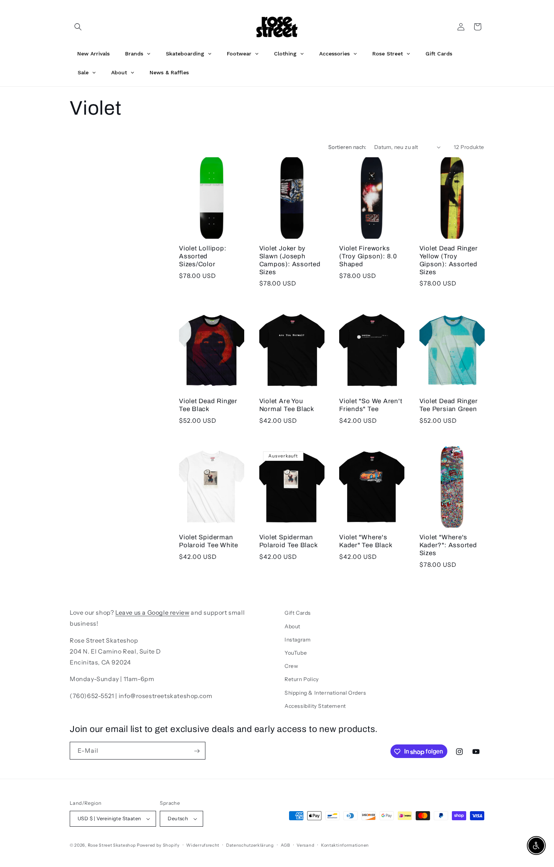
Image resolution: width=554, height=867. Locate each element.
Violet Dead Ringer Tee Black (208, 404)
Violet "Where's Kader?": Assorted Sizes (448, 545)
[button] (78, 26)
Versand (305, 844)
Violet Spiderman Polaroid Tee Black (288, 541)
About (292, 626)
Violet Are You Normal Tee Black (286, 404)
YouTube (296, 652)
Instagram (298, 639)
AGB (285, 844)
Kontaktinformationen (345, 844)
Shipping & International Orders (325, 692)
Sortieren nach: (347, 147)
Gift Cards (298, 612)
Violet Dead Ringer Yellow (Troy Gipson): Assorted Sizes (448, 260)
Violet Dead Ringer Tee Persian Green (448, 404)
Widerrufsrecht (202, 844)
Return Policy (302, 679)
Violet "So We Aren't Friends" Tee (370, 404)
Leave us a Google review (152, 612)
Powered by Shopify (158, 845)
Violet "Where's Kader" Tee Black (365, 541)
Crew (291, 666)
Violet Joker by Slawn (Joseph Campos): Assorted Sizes (290, 260)
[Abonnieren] (196, 751)
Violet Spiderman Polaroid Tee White (208, 541)
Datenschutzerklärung (250, 844)
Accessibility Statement (315, 705)
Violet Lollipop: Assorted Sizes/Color (202, 256)
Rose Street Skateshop (112, 845)
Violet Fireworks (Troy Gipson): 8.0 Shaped (368, 256)
